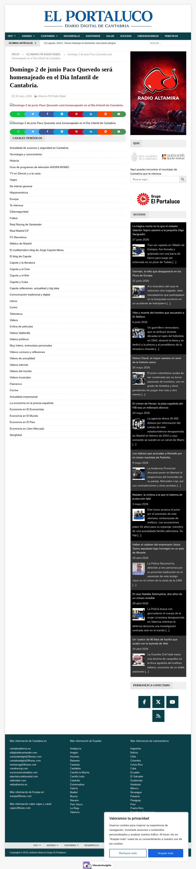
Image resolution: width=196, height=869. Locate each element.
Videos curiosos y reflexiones (27, 352)
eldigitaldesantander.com (23, 752)
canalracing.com (19, 768)
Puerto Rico (136, 808)
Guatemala (136, 780)
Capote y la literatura (22, 262)
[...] (174, 262)
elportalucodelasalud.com (24, 776)
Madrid (74, 792)
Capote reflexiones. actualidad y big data (34, 288)
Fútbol (13, 218)
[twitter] (158, 702)
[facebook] (144, 702)
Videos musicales (20, 377)
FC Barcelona (18, 237)
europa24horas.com (21, 796)
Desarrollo (72, 36)
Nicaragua (135, 792)
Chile (133, 756)
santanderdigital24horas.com (26, 756)
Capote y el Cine (20, 269)
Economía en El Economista (27, 409)
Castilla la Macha (79, 772)
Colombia (135, 760)
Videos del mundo (21, 371)
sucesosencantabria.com (24, 772)
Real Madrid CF (19, 230)
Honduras (135, 784)
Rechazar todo (128, 853)
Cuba (133, 768)
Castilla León (77, 776)
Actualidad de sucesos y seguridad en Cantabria (39, 147)
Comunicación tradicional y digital (30, 294)
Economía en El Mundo (24, 415)
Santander (93, 36)
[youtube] (172, 702)
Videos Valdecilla (20, 332)
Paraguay (135, 800)
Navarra (74, 800)
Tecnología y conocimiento (26, 154)
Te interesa (16, 205)
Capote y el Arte (19, 275)
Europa (14, 199)
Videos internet (19, 364)
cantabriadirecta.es (20, 748)
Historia (14, 160)
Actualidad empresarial (24, 396)
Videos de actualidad (22, 358)
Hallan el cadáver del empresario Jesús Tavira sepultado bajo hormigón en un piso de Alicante (158, 548)
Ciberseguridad (148, 36)
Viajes (13, 179)
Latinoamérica (160, 741)
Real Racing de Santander (26, 224)
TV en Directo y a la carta (25, 173)
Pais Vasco (76, 804)
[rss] (158, 716)
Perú (133, 804)
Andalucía (75, 748)
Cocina (14, 390)
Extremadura (77, 784)
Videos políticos (19, 339)
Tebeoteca (16, 313)
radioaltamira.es (18, 784)
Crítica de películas (21, 326)
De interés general (21, 186)
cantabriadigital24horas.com (25, 760)
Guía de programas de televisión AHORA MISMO (39, 167)
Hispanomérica (19, 192)
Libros (13, 301)
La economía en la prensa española (31, 403)
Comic (13, 307)
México (134, 788)
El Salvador (136, 776)
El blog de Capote (20, 256)
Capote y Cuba (19, 281)
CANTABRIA (48, 36)
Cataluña (75, 780)
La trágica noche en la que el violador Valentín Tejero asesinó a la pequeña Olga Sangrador (158, 230)
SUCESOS (125, 36)
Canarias (75, 764)
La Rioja (74, 808)
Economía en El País (22, 422)
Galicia (74, 788)
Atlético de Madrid (21, 243)
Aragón (74, 752)
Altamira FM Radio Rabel (52, 96)
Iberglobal (16, 434)
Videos (14, 320)
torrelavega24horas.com (23, 764)
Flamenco (16, 383)
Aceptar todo (165, 853)
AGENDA (27, 36)
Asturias (74, 756)
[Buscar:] (167, 43)
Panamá (135, 796)
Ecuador (135, 772)
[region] (146, 836)
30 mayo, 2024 (23, 96)
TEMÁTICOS (171, 36)
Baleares (75, 760)
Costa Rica (136, 764)
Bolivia (134, 752)
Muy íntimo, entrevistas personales (31, 345)
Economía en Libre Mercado (27, 428)
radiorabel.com (18, 780)
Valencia (74, 812)
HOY (10, 36)
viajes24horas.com (20, 808)
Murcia (74, 796)
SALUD (110, 36)
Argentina (135, 748)
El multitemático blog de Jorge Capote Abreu (37, 250)
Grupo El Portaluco (56, 852)
